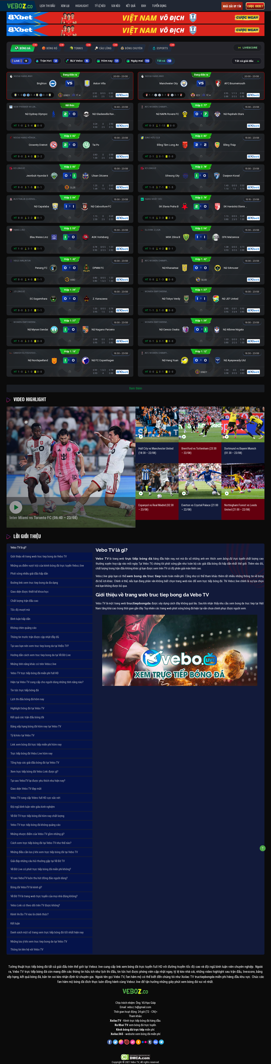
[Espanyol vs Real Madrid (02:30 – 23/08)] (157, 481)
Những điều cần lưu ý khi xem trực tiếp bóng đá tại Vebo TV (44, 852)
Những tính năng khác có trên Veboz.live (33, 664)
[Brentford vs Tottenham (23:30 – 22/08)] (200, 424)
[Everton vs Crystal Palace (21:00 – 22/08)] (200, 481)
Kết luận (15, 923)
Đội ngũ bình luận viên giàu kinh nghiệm (33, 807)
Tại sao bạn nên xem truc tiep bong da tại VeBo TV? (40, 646)
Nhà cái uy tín (232, 6)
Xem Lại (65, 5)
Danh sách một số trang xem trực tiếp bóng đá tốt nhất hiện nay (47, 932)
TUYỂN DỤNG (159, 5)
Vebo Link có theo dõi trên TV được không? (35, 905)
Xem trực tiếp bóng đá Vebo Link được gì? (34, 771)
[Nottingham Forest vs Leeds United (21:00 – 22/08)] (242, 481)
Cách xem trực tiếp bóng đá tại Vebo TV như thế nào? (41, 843)
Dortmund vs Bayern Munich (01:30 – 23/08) (240, 451)
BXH (143, 5)
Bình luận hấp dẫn (20, 619)
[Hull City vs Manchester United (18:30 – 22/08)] (157, 424)
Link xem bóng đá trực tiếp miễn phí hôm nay (36, 744)
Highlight (82, 5)
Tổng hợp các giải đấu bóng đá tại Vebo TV (35, 762)
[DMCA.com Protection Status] (135, 1057)
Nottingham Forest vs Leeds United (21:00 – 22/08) (240, 507)
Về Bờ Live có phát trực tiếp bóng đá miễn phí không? (41, 869)
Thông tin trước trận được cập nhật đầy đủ (35, 637)
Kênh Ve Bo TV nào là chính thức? (30, 914)
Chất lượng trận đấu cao (24, 601)
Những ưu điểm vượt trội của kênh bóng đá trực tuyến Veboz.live (47, 565)
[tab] (22, 48)
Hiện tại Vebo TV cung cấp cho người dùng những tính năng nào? (47, 682)
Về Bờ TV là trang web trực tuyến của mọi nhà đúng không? (44, 896)
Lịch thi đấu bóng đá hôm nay (27, 699)
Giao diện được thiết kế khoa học (30, 591)
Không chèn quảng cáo (24, 628)
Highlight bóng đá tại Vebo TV (27, 708)
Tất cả (164, 60)
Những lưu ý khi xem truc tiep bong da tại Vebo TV (39, 941)
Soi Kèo (115, 5)
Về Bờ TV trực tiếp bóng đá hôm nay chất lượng (37, 816)
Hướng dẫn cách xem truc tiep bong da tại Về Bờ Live (41, 655)
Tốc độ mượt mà (20, 610)
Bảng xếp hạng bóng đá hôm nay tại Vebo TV (36, 726)
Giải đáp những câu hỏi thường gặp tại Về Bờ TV (38, 861)
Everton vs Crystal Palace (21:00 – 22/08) (200, 507)
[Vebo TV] (20, 5)
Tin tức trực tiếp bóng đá (25, 690)
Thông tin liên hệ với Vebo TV (27, 949)
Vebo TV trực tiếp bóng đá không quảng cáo (36, 825)
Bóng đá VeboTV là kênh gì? (26, 887)
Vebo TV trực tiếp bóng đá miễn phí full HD (35, 673)
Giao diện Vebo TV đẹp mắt (26, 788)
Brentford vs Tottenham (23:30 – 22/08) (199, 451)
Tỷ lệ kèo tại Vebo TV (22, 735)
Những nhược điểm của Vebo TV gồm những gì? (37, 834)
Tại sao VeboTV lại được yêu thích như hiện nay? (38, 780)
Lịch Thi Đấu (47, 5)
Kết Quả (130, 5)
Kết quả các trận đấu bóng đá (27, 717)
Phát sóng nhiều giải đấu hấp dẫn (29, 573)
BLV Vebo (79, 60)
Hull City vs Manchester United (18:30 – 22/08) (155, 451)
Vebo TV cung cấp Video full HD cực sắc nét (35, 798)
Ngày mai (140, 60)
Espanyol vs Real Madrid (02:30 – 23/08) (156, 507)
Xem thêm (135, 388)
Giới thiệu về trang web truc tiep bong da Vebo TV (39, 556)
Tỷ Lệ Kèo (100, 5)
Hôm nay (109, 60)
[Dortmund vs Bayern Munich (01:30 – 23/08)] (242, 424)
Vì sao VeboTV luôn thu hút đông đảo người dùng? (39, 878)
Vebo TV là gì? (18, 547)
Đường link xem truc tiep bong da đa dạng (34, 582)
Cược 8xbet (255, 6)
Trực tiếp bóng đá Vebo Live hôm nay (31, 753)
